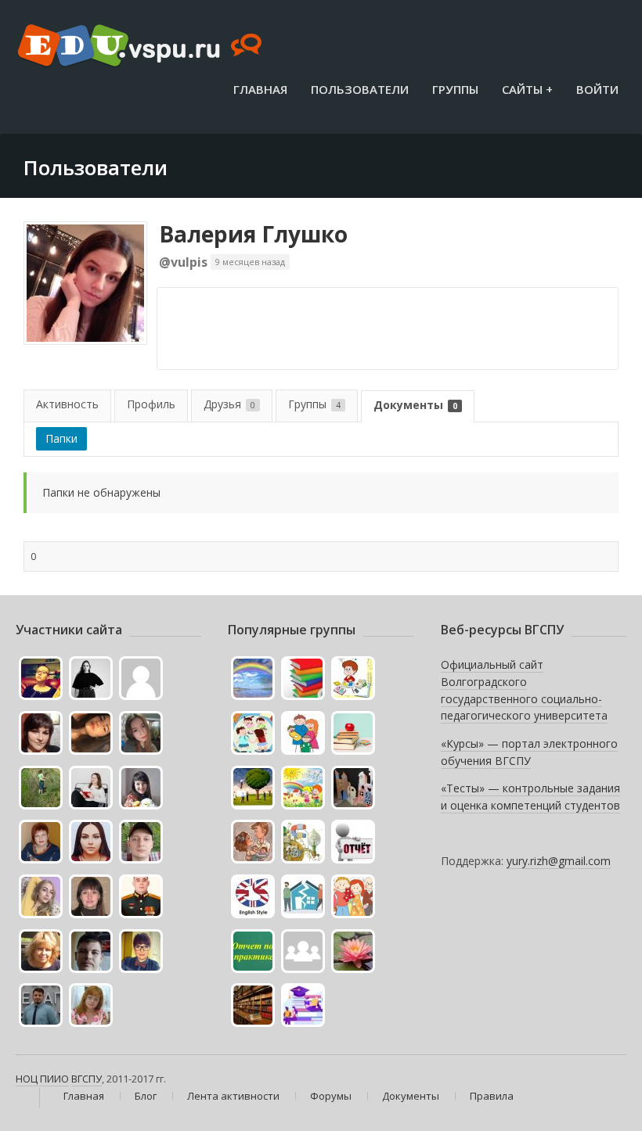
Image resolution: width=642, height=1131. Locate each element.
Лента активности (233, 1096)
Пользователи (360, 89)
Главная (260, 89)
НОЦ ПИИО (42, 1079)
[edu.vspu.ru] (141, 46)
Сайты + (527, 89)
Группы (455, 89)
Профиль (151, 404)
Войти (597, 89)
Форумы (331, 1096)
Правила (492, 1096)
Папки (61, 438)
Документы (415, 404)
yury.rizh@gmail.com (559, 860)
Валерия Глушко (253, 234)
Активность (67, 404)
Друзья (229, 404)
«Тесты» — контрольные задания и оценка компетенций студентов (530, 797)
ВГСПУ (86, 1079)
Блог (146, 1096)
